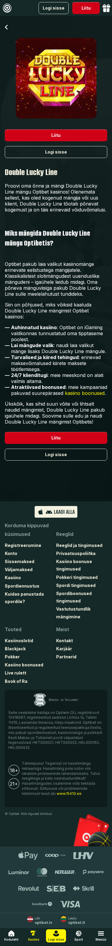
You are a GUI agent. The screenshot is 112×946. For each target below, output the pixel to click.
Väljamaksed (19, 569)
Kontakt (64, 640)
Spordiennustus (22, 585)
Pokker (12, 656)
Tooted (13, 629)
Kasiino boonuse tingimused (74, 565)
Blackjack (15, 648)
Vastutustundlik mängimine (73, 612)
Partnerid (66, 656)
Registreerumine (23, 545)
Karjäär (64, 648)
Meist (62, 629)
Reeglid (64, 534)
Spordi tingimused (76, 585)
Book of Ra (16, 681)
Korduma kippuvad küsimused (27, 529)
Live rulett (15, 672)
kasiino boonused (85, 393)
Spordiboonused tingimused (74, 597)
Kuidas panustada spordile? (24, 597)
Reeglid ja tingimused (79, 545)
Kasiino (13, 577)
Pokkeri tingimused (77, 577)
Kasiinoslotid (19, 640)
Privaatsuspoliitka (76, 553)
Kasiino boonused (24, 664)
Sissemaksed (19, 561)
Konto (11, 553)
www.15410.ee (69, 793)
